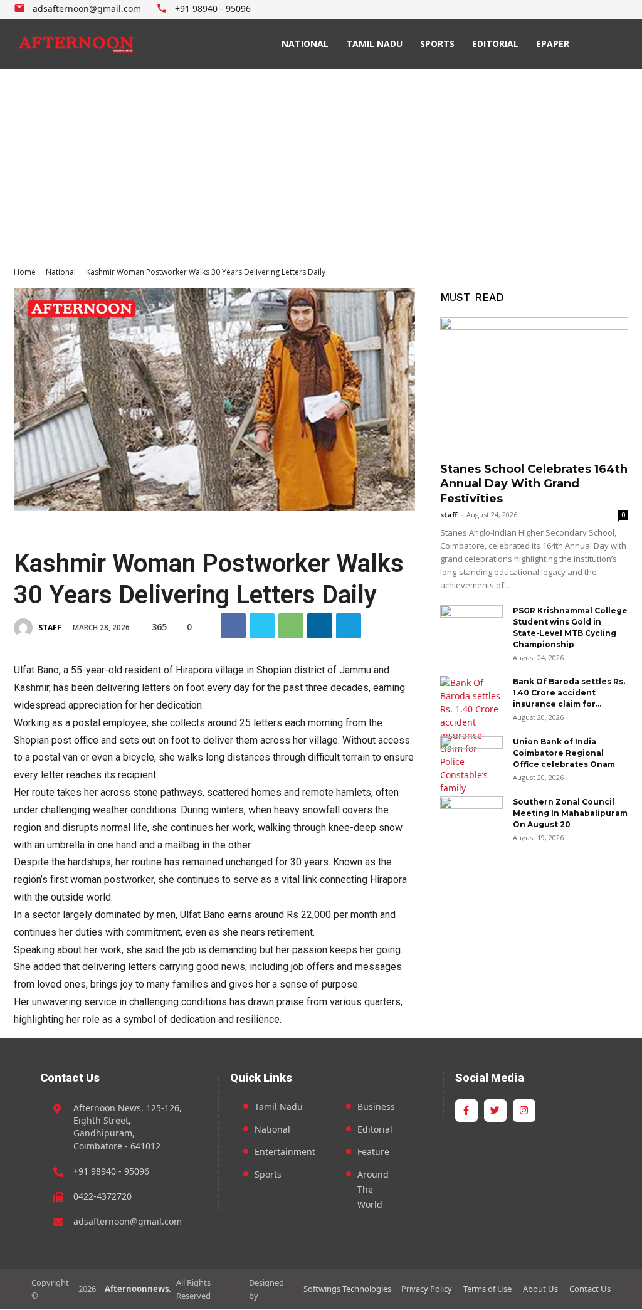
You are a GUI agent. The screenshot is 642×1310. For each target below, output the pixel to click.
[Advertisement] (321, 163)
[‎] (76, 44)
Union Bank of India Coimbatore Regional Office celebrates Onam (564, 753)
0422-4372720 (102, 1196)
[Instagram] (621, 10)
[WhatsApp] (290, 625)
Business (376, 1106)
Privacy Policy (426, 1288)
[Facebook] (593, 10)
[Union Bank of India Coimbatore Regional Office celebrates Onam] (471, 758)
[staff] (25, 627)
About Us (540, 1288)
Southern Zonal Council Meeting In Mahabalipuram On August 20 (570, 813)
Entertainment (285, 1152)
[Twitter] (606, 10)
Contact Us (590, 1288)
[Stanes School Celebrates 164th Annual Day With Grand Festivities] (534, 385)
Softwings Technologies (347, 1288)
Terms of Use (487, 1288)
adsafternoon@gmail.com (127, 1221)
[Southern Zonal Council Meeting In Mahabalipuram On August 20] (471, 818)
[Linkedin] (319, 625)
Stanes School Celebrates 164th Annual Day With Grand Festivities (534, 483)
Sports (268, 1174)
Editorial (374, 1129)
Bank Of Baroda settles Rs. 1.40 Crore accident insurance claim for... (569, 693)
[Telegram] (348, 625)
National (61, 272)
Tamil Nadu (279, 1106)
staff (49, 627)
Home (25, 272)
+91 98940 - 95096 (111, 1171)
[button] (603, 44)
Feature (373, 1152)
